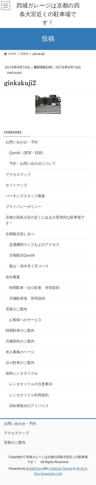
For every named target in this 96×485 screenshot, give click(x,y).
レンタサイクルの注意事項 (30, 384)
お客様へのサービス (25, 320)
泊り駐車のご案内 (20, 363)
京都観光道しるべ (20, 234)
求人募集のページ (20, 352)
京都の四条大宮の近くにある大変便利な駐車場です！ (45, 220)
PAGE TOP (88, 465)
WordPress (33, 468)
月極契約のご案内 (20, 341)
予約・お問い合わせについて (32, 163)
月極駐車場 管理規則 (27, 298)
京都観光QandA (22, 255)
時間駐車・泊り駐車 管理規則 (34, 288)
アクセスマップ (18, 174)
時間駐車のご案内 (20, 330)
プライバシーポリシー (23, 207)
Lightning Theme (60, 468)
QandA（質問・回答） (27, 153)
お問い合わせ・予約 (22, 142)
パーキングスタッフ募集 (25, 196)
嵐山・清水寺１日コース (29, 266)
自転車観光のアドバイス (29, 406)
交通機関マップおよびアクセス (34, 245)
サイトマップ (16, 185)
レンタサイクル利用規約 (29, 395)
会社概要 (13, 277)
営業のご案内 (16, 309)
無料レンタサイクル (22, 373)
